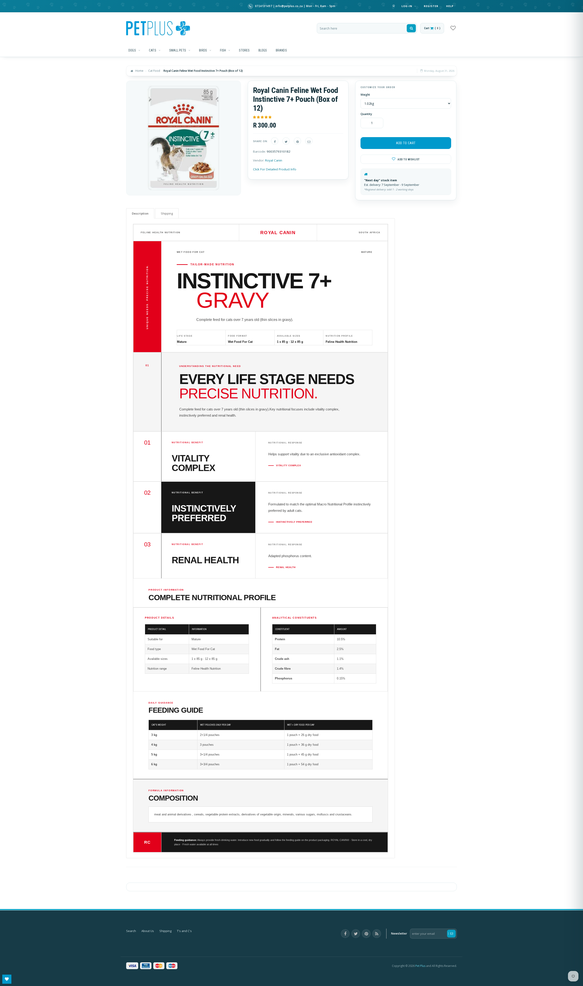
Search (131, 931)
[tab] (140, 213)
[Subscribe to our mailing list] (451, 933)
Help (449, 6)
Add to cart (406, 143)
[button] (262, 117)
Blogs (262, 50)
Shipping (165, 931)
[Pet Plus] (158, 28)
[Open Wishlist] (6, 979)
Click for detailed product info (274, 169)
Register (431, 6)
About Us (147, 931)
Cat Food (154, 71)
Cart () (432, 28)
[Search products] (411, 28)
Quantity (366, 114)
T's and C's (184, 931)
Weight (365, 95)
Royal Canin (273, 160)
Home (139, 71)
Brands (281, 50)
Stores (244, 50)
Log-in (407, 6)
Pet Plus (420, 966)
